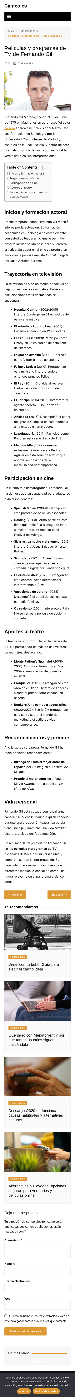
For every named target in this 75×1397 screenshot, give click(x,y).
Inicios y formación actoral (27, 173)
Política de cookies (46, 1391)
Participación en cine (24, 183)
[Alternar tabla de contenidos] (44, 168)
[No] (70, 1385)
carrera (9, 128)
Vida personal (19, 197)
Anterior (17, 894)
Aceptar (24, 1391)
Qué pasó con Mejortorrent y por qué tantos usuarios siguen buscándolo (36, 1040)
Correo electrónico (17, 1281)
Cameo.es (15, 6)
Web (7, 1298)
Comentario (13, 1240)
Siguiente (57, 894)
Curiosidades (26, 63)
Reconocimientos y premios (28, 192)
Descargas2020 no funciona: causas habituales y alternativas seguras (35, 1115)
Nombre (9, 1263)
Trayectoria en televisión (26, 178)
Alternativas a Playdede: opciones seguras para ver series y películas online (37, 1190)
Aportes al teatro (21, 187)
